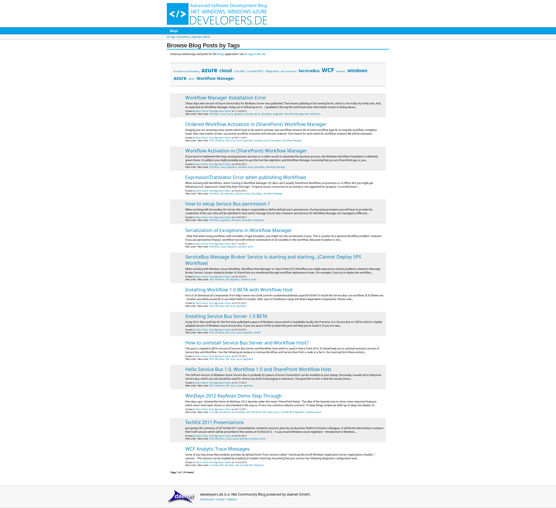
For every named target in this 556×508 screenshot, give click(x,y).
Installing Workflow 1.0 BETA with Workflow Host (239, 289)
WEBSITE (232, 499)
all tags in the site (255, 54)
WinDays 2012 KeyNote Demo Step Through (233, 396)
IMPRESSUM (207, 499)
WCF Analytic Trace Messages (217, 449)
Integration (272, 71)
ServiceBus (309, 70)
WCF (328, 70)
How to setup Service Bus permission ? (227, 204)
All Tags (171, 36)
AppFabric (197, 36)
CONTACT (220, 499)
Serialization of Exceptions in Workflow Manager (238, 230)
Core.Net (239, 71)
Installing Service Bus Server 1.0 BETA (226, 316)
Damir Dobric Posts (204, 111)
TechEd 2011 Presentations (214, 422)
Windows (340, 71)
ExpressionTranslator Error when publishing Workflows (245, 177)
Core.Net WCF (255, 71)
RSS (207, 36)
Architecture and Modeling (186, 71)
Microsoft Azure (288, 71)
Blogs (174, 31)
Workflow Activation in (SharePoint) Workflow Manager (246, 150)
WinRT (192, 79)
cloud (225, 70)
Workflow (183, 36)
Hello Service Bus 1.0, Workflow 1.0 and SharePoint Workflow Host (258, 369)
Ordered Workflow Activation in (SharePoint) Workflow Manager (256, 124)
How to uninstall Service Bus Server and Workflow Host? (246, 342)
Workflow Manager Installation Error (225, 97)
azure (209, 70)
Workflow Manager (215, 78)
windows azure (252, 114)
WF (227, 140)
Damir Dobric (224, 111)
